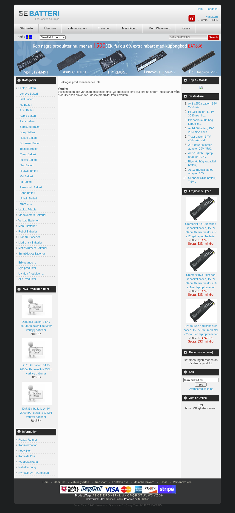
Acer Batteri (26, 110)
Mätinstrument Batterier (32, 248)
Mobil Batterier (27, 226)
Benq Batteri (26, 193)
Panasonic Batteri (30, 187)
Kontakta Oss (26, 456)
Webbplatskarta (28, 461)
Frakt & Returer (27, 439)
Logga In (212, 9)
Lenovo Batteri (28, 93)
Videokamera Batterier (32, 215)
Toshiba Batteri (28, 148)
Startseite (26, 28)
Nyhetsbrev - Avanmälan (33, 472)
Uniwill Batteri (27, 198)
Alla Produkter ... (28, 279)
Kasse (186, 28)
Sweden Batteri (114, 499)
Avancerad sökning (201, 389)
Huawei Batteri (28, 171)
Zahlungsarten (77, 28)
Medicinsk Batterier (30, 242)
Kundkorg (212, 16)
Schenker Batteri (29, 143)
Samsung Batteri (29, 126)
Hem (200, 9)
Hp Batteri (25, 104)
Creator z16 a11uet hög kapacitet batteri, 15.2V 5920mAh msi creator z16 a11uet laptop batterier (201, 281)
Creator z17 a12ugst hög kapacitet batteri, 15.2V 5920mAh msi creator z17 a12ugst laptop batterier (201, 230)
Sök (191, 372)
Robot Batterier (27, 231)
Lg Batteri (25, 182)
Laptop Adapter (27, 209)
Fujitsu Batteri (27, 160)
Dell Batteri (26, 99)
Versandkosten (182, 482)
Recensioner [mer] (201, 352)
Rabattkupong (27, 467)
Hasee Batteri (27, 137)
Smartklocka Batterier (31, 253)
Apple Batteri (27, 115)
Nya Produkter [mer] (36, 289)
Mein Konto (129, 28)
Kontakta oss (120, 482)
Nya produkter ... (28, 268)
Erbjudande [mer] (200, 191)
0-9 (161, 495)
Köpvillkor (24, 450)
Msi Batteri (25, 176)
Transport (104, 28)
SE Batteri (143, 499)
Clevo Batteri (27, 154)
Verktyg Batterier (28, 220)
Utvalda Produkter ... (31, 273)
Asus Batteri (26, 121)
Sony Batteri (26, 132)
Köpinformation (27, 445)
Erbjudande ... (27, 262)
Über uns (50, 28)
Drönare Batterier (29, 237)
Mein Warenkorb (159, 28)
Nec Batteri (26, 165)
